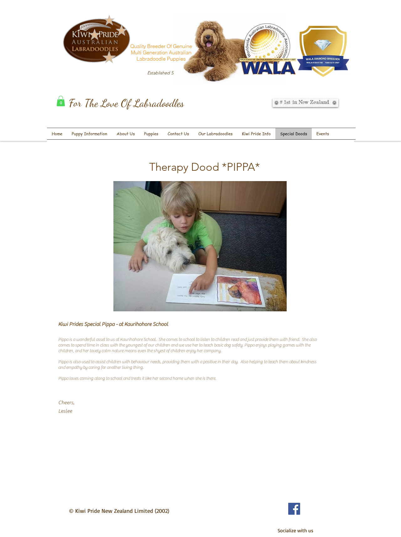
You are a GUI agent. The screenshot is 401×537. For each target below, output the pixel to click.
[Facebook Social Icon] (294, 509)
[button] (60, 101)
